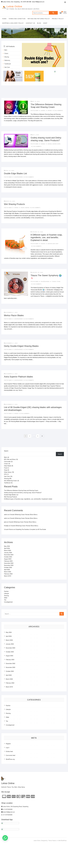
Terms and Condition (17, 18)
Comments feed (10, 755)
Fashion (43, 243)
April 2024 (7, 548)
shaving (49, 110)
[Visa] (9, 796)
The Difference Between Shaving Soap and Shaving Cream (21, 490)
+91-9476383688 (7, 809)
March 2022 (7, 572)
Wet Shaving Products (14, 204)
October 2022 (8, 567)
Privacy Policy (58, 18)
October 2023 (8, 557)
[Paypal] (14, 796)
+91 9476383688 (7, 815)
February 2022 (8, 574)
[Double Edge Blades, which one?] (43, 44)
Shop (45, 23)
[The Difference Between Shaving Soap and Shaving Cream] (16, 107)
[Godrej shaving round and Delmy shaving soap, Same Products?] (16, 140)
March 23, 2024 (10, 201)
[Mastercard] (4, 796)
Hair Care (7, 67)
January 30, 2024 (37, 231)
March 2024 (7, 550)
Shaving (6, 57)
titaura (54, 281)
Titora (58, 281)
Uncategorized (18, 177)
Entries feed (9, 751)
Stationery (7, 60)
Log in (7, 747)
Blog (39, 23)
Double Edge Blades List (15, 173)
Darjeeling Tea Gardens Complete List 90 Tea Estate (31, 529)
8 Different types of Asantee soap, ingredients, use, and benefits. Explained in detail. (46, 237)
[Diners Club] (18, 796)
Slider (5, 598)
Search (53, 13)
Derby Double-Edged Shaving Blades (21, 346)
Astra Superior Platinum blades (18, 376)
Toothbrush (7, 64)
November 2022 (8, 565)
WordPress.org (10, 759)
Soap (57, 243)
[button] (5, 838)
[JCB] (33, 796)
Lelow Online (14, 6)
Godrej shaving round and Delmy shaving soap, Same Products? (23, 492)
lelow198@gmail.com (9, 812)
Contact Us (30, 23)
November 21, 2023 (11, 312)
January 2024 (8, 552)
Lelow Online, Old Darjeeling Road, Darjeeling (15, 806)
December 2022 (8, 563)
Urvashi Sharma (9, 529)
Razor (22, 207)
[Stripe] (28, 796)
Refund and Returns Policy (39, 18)
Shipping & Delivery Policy (13, 23)
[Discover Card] (23, 796)
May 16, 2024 (36, 101)
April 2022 (7, 569)
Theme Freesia (52, 840)
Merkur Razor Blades (14, 315)
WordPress (64, 840)
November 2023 (8, 555)
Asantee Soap (51, 243)
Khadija (6, 526)
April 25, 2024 (9, 170)
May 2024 (7, 546)
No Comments (59, 110)
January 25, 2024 (37, 272)
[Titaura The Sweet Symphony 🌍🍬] (16, 284)
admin (36, 110)
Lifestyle (6, 593)
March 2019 (7, 576)
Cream (6, 53)
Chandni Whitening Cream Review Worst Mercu (23, 514)
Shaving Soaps (56, 144)
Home (4, 18)
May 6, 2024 (35, 134)
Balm (5, 50)
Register (8, 743)
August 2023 (7, 559)
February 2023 (8, 561)
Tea (5, 600)
